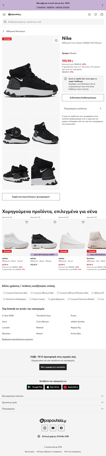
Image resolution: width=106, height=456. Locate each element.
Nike (67, 38)
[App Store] (53, 387)
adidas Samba (78, 321)
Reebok (39, 327)
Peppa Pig (76, 327)
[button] (31, 74)
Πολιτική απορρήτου (72, 451)
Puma (73, 315)
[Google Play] (35, 387)
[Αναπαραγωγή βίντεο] (16, 132)
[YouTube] (53, 428)
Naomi (39, 333)
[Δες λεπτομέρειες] (100, 108)
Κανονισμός (29, 451)
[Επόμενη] (102, 5)
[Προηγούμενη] (4, 5)
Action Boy (76, 333)
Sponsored (6, 217)
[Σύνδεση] (89, 14)
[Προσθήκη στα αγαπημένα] (56, 40)
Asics (4, 321)
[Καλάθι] (102, 14)
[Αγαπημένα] (96, 14)
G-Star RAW (8, 315)
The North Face (43, 315)
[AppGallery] (70, 387)
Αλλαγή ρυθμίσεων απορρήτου (49, 451)
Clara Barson (42, 321)
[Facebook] (61, 428)
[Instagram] (45, 428)
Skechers (6, 333)
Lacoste (6, 327)
